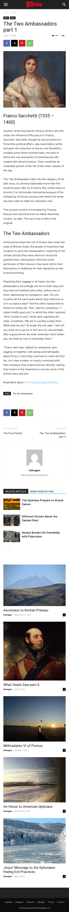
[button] (5, 4)
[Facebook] (6, 43)
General (30, 902)
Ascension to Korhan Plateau (25, 610)
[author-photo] (34, 465)
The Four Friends (12, 433)
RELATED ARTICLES (15, 491)
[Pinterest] (22, 43)
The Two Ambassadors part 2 (52, 435)
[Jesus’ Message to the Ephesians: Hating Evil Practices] (34, 840)
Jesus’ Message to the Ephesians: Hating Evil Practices (29, 870)
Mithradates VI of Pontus (23, 746)
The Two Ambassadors (23, 393)
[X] (14, 43)
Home (6, 12)
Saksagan (34, 470)
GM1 (14, 12)
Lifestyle (41, 902)
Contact (60, 902)
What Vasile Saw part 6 (21, 685)
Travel (51, 902)
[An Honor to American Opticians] (34, 780)
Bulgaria (19, 902)
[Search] (64, 4)
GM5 (13, 18)
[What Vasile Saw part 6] (34, 651)
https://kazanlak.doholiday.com (34, 475)
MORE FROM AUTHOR (42, 491)
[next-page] (11, 549)
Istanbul (8, 902)
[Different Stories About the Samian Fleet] (11, 520)
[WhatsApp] (29, 43)
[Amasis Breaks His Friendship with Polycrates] (11, 536)
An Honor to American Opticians (28, 807)
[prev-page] (5, 549)
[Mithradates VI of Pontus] (34, 719)
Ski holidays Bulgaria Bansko (41, 382)
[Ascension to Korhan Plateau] (34, 585)
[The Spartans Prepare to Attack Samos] (11, 504)
